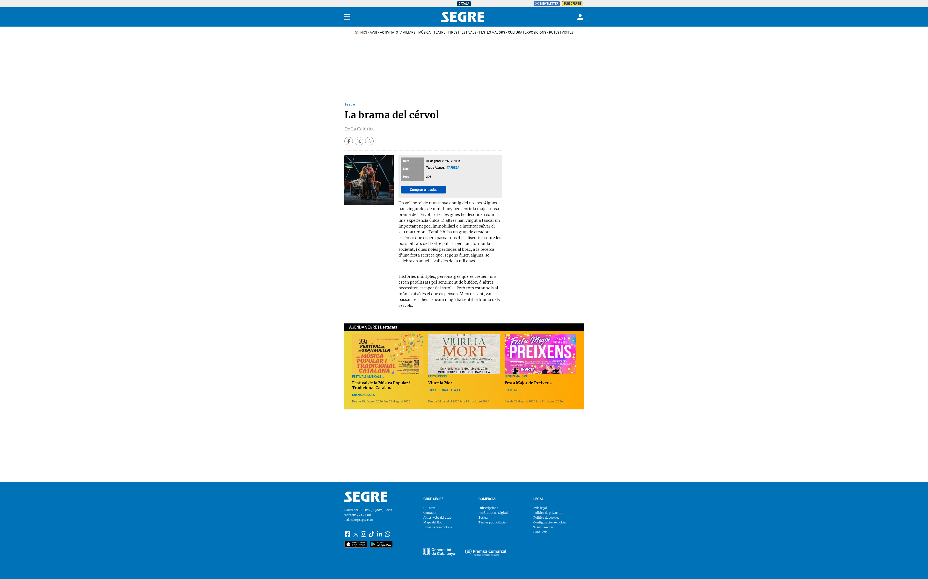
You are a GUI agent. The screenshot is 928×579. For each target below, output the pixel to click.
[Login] (579, 17)
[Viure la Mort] (464, 354)
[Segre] (463, 17)
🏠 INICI (361, 32)
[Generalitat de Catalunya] (486, 552)
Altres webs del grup (437, 517)
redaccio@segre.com (358, 520)
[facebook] (348, 141)
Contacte (429, 513)
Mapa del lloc (432, 522)
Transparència (543, 527)
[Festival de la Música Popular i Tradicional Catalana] (387, 354)
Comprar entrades (423, 190)
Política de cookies (546, 517)
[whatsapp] (369, 141)
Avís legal (540, 508)
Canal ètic (540, 532)
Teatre (439, 32)
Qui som (429, 508)
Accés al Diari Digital (493, 513)
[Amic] (439, 552)
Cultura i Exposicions (527, 32)
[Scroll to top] (916, 567)
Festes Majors (492, 32)
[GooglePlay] (381, 544)
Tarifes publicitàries (492, 522)
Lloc (405, 169)
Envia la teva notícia (437, 527)
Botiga (483, 517)
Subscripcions (488, 508)
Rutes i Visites (561, 32)
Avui (373, 32)
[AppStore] (355, 544)
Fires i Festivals (462, 32)
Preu (406, 177)
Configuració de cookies (550, 522)
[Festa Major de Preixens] (540, 354)
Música (424, 32)
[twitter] (359, 141)
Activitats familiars (397, 32)
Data (406, 161)
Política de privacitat (548, 513)
